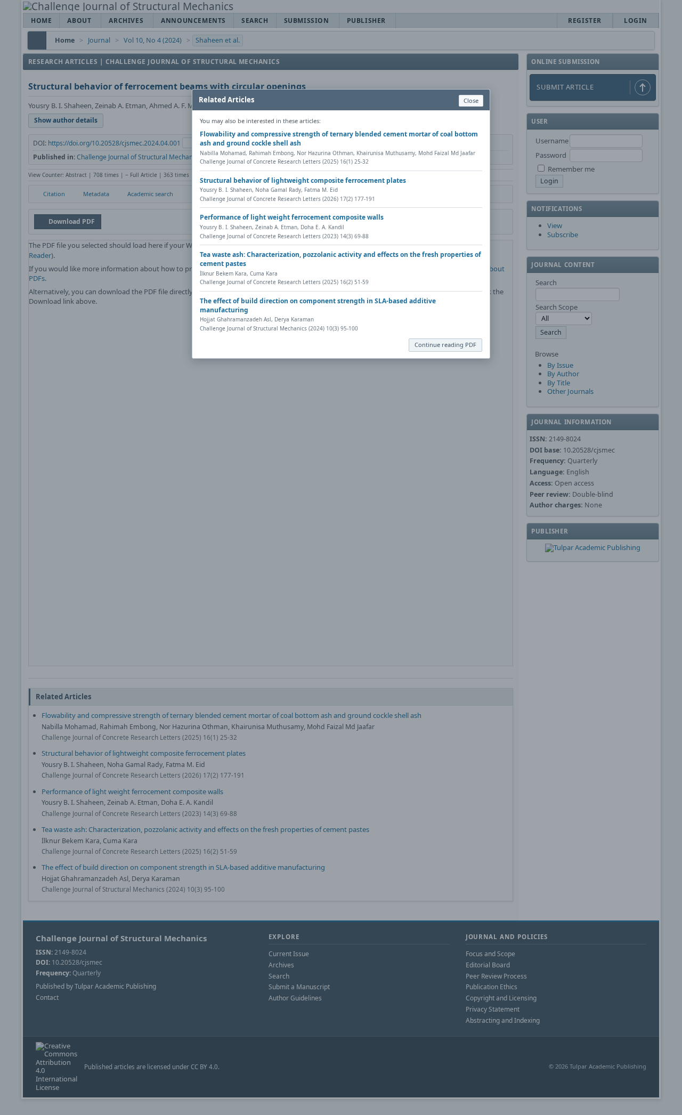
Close (471, 100)
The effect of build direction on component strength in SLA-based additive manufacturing (318, 305)
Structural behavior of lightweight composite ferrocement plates (303, 180)
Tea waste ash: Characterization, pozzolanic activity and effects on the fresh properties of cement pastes (340, 259)
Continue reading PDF (445, 345)
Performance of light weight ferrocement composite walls (292, 217)
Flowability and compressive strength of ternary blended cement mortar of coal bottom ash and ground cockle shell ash (339, 139)
